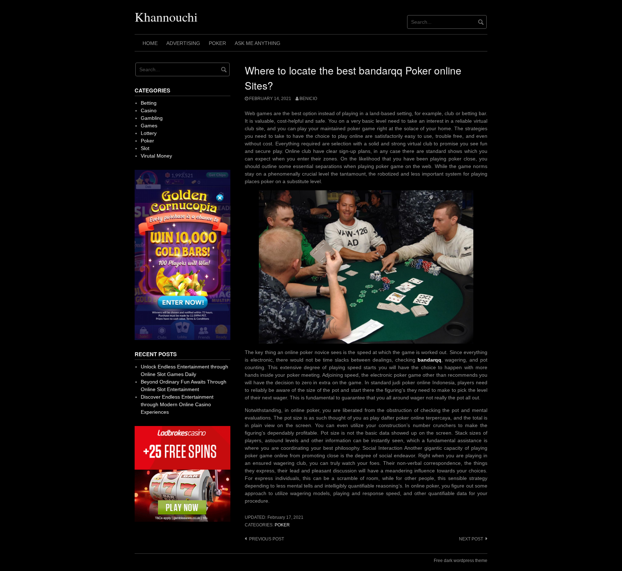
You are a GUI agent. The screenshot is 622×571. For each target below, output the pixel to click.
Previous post (266, 538)
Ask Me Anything (257, 43)
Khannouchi (166, 16)
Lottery (149, 133)
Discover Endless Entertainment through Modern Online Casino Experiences (177, 404)
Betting (149, 103)
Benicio (308, 98)
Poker (217, 43)
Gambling (152, 118)
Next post (471, 538)
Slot (145, 148)
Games (149, 125)
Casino (149, 110)
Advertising (183, 43)
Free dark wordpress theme (460, 560)
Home (150, 43)
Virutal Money (156, 156)
